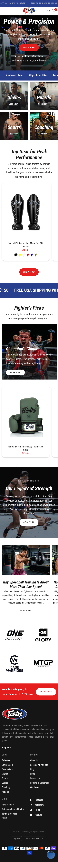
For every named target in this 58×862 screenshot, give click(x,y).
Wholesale (35, 787)
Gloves (5, 774)
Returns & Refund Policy (13, 809)
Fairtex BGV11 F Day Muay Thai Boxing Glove (25, 448)
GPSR (4, 818)
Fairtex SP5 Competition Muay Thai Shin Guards (25, 245)
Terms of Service (9, 813)
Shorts (5, 778)
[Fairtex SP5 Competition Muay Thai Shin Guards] (26, 212)
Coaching (6, 787)
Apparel (5, 792)
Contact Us (35, 778)
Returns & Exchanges (39, 782)
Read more (25, 610)
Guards (5, 782)
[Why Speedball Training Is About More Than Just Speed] (26, 560)
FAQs (32, 774)
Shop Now (13, 104)
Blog (32, 769)
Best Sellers (7, 769)
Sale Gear (6, 760)
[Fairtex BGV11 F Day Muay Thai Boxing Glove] (26, 415)
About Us (34, 760)
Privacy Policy (8, 804)
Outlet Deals (7, 765)
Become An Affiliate (39, 765)
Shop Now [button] (6, 747)
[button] (29, 47)
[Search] (48, 11)
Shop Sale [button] (46, 692)
